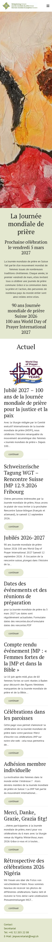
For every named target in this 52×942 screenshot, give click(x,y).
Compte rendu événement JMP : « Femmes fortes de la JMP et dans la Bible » (25, 657)
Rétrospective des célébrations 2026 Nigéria (24, 867)
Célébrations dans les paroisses (24, 714)
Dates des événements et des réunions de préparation (25, 593)
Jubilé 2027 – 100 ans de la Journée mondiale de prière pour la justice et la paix (26, 403)
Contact (8, 924)
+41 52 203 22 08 (19, 932)
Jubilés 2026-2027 (24, 537)
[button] (48, 5)
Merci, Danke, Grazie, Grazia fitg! (25, 815)
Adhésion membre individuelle (25, 767)
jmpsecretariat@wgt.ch (25, 936)
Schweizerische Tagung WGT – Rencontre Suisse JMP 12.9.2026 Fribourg (23, 479)
